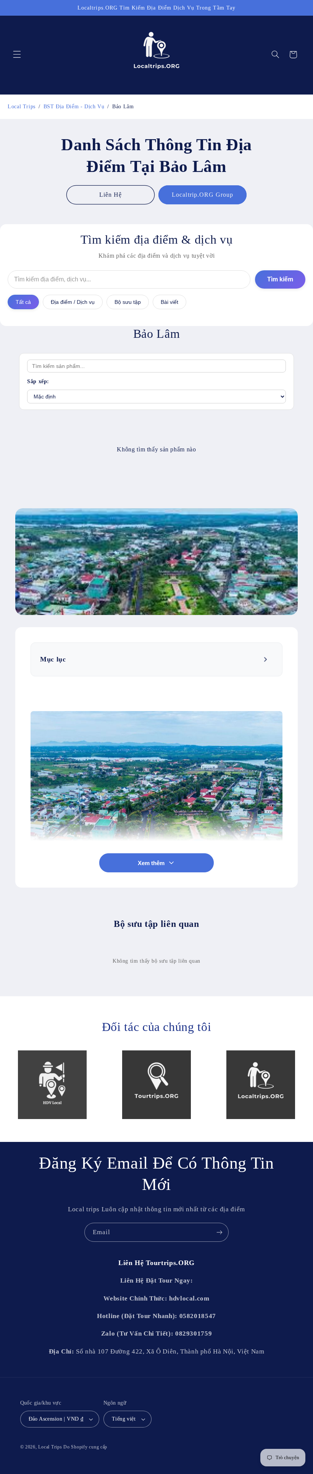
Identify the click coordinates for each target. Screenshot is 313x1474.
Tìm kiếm (280, 279)
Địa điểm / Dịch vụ (73, 302)
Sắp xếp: (38, 381)
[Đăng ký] (219, 1232)
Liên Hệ (110, 194)
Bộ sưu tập (128, 302)
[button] (17, 54)
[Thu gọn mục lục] (266, 659)
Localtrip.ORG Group (202, 194)
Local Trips (50, 1447)
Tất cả (23, 302)
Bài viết (169, 302)
